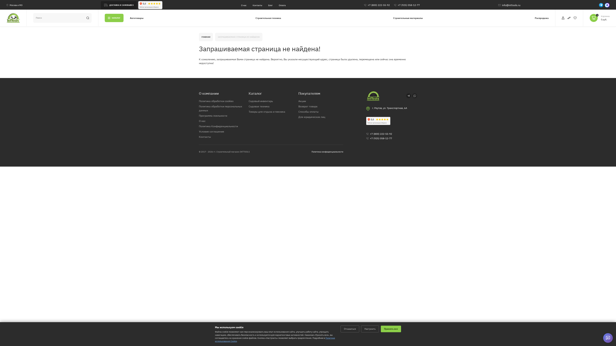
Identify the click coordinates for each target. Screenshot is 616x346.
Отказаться (350, 328)
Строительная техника (268, 18)
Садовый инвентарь (261, 101)
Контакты (257, 5)
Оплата (282, 5)
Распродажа (542, 18)
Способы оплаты (308, 111)
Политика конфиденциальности (327, 151)
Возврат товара (307, 106)
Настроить (370, 328)
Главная (205, 37)
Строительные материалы (408, 18)
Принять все (391, 328)
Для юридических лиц (311, 117)
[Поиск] (88, 18)
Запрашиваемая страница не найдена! (239, 37)
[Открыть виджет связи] (608, 338)
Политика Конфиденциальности (218, 126)
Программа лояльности (213, 115)
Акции (302, 101)
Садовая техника (259, 106)
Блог (270, 5)
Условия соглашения (211, 131)
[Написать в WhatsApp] (414, 95)
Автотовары (136, 18)
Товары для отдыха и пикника (267, 111)
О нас (244, 5)
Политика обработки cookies (216, 101)
